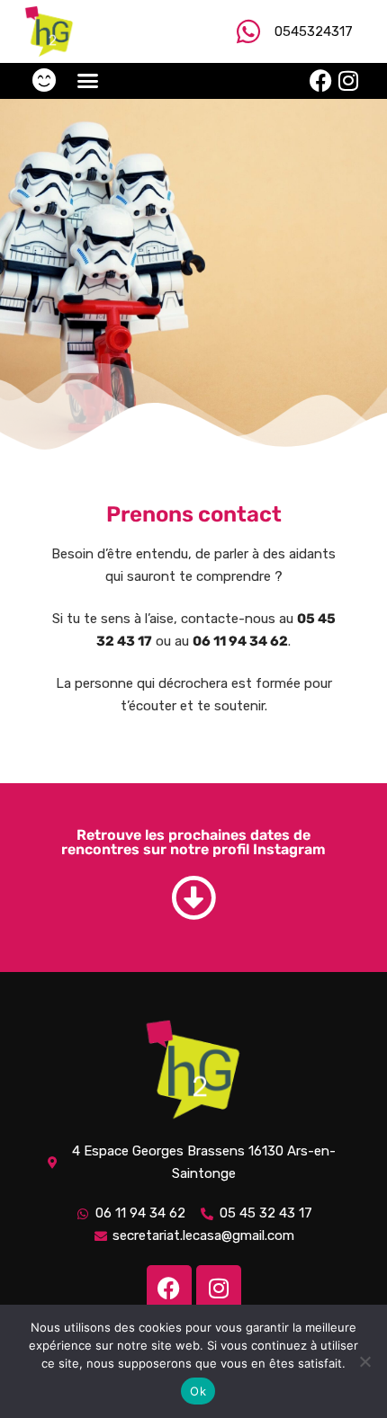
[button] (88, 81)
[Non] (365, 1361)
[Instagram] (348, 80)
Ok (198, 1391)
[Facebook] (321, 80)
